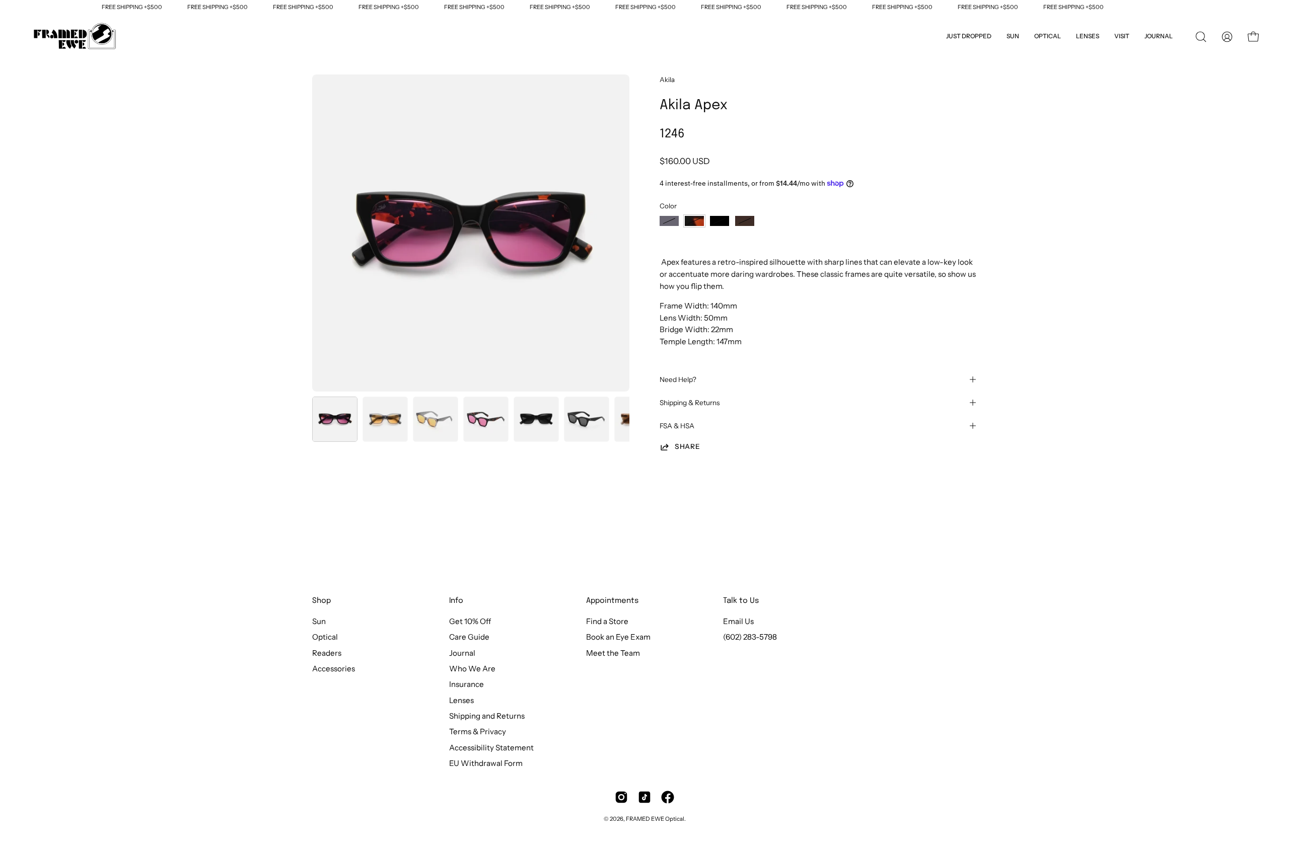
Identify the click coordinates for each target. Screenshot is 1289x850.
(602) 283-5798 (750, 637)
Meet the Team (613, 653)
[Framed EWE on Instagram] (621, 797)
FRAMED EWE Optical (655, 818)
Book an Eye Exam (618, 637)
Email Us (738, 621)
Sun (319, 621)
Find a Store (607, 621)
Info (456, 601)
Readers (326, 653)
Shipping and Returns (487, 716)
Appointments (612, 601)
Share (687, 446)
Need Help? (678, 379)
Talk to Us (741, 601)
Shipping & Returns (690, 403)
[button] (1122, 36)
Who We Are (472, 668)
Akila (667, 79)
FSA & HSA (677, 426)
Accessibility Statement (491, 747)
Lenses (461, 700)
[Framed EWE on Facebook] (667, 797)
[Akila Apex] (334, 419)
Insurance (466, 684)
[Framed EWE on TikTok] (644, 797)
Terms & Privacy (477, 732)
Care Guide (469, 637)
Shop (321, 601)
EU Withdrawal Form (486, 763)
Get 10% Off (470, 621)
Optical (325, 637)
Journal (462, 653)
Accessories (333, 668)
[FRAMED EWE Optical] (75, 37)
